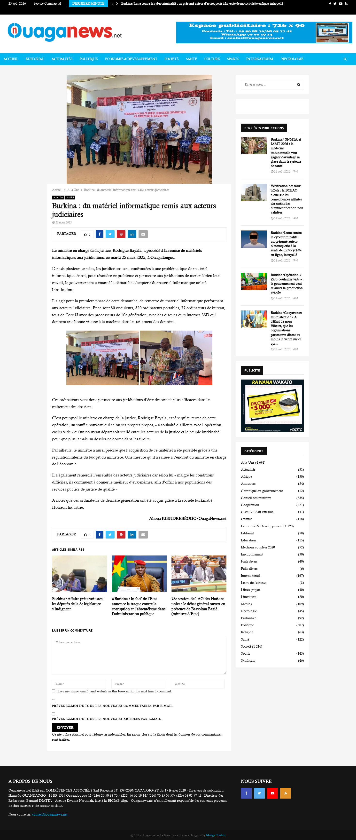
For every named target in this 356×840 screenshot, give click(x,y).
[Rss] (285, 793)
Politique (89, 59)
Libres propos (250, 590)
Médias (246, 604)
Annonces (248, 483)
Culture (212, 59)
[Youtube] (272, 793)
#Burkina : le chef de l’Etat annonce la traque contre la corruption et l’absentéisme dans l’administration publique (138, 606)
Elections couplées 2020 (258, 547)
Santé (191, 59)
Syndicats (248, 660)
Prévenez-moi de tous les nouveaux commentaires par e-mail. (113, 706)
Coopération (250, 505)
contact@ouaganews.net (49, 814)
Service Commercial (47, 3)
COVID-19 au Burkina (257, 512)
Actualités (62, 59)
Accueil (11, 59)
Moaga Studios (215, 835)
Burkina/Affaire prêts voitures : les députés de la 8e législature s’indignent (78, 603)
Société (172, 59)
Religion (247, 632)
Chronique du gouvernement (262, 491)
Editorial (35, 59)
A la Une (58, 197)
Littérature (248, 597)
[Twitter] (259, 793)
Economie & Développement (131, 59)
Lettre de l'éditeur (253, 583)
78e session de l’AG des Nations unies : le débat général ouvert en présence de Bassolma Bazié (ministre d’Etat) (198, 606)
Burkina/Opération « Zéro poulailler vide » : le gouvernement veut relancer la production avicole (287, 283)
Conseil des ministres (256, 498)
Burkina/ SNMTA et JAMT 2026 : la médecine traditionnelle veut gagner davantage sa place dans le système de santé (286, 152)
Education (248, 540)
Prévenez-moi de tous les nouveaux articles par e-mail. (107, 719)
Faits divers (249, 561)
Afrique (246, 476)
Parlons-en (248, 618)
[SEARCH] (299, 84)
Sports (233, 59)
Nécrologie (292, 59)
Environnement (252, 554)
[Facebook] (246, 793)
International (260, 59)
